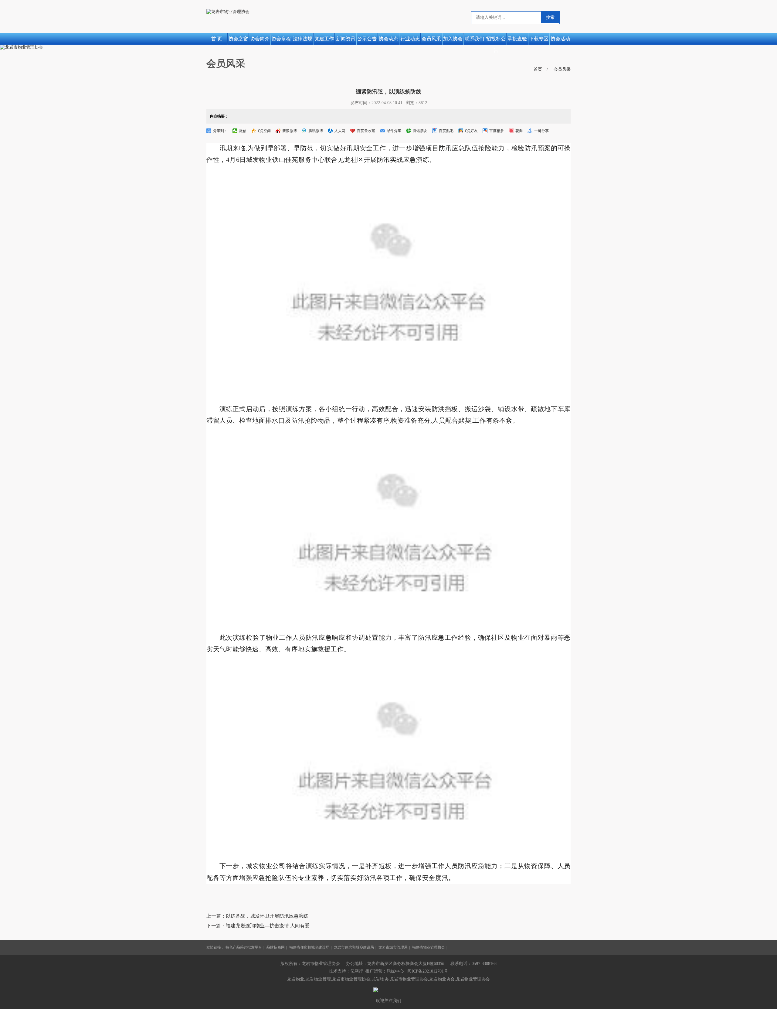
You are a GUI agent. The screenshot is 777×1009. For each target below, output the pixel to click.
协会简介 (260, 38)
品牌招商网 (275, 947)
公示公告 (367, 38)
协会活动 (560, 38)
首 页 (216, 38)
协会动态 (388, 38)
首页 (538, 69)
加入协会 (453, 38)
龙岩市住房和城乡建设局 (354, 947)
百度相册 (496, 131)
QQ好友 (471, 131)
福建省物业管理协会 (428, 947)
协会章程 (281, 38)
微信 (242, 131)
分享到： (220, 131)
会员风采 (431, 38)
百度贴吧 (446, 131)
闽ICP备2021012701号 (427, 971)
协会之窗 (238, 38)
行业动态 (410, 38)
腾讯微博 (315, 131)
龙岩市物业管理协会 (409, 979)
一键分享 (541, 131)
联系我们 (474, 38)
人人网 (339, 131)
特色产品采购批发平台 (244, 947)
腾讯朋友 (420, 131)
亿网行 (356, 971)
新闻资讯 (345, 38)
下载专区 (538, 38)
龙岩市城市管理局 (393, 947)
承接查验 (517, 38)
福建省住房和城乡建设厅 (309, 947)
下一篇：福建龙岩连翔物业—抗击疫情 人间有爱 (258, 925)
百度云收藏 (366, 131)
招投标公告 (496, 40)
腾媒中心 (395, 971)
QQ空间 (264, 131)
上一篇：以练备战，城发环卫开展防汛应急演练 (257, 916)
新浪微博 (289, 131)
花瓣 (519, 131)
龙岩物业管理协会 (473, 979)
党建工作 (324, 38)
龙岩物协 (380, 979)
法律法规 (302, 38)
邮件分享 (394, 131)
